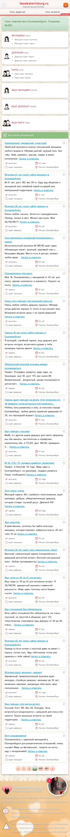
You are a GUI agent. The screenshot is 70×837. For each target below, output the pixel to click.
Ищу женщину (21, 90)
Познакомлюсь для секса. (19, 273)
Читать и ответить (29, 158)
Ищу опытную (12, 522)
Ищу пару (18, 122)
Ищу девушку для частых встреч (22, 704)
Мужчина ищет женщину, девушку (23, 672)
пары (15, 70)
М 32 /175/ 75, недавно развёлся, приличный (29, 463)
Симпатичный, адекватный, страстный (25, 143)
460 (41, 768)
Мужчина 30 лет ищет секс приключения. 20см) (31, 550)
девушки (18, 52)
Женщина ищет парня (24, 43)
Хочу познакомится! (15, 735)
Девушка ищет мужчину (25, 60)
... (35, 768)
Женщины (19, 35)
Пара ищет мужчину (23, 73)
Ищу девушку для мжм (17, 431)
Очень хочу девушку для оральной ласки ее (28, 301)
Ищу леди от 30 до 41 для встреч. (23, 577)
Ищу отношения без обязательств (23, 609)
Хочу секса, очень (14, 490)
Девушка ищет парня (24, 56)
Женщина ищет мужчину (25, 39)
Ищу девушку (21, 106)
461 (47, 768)
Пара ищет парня (22, 77)
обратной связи (60, 831)
